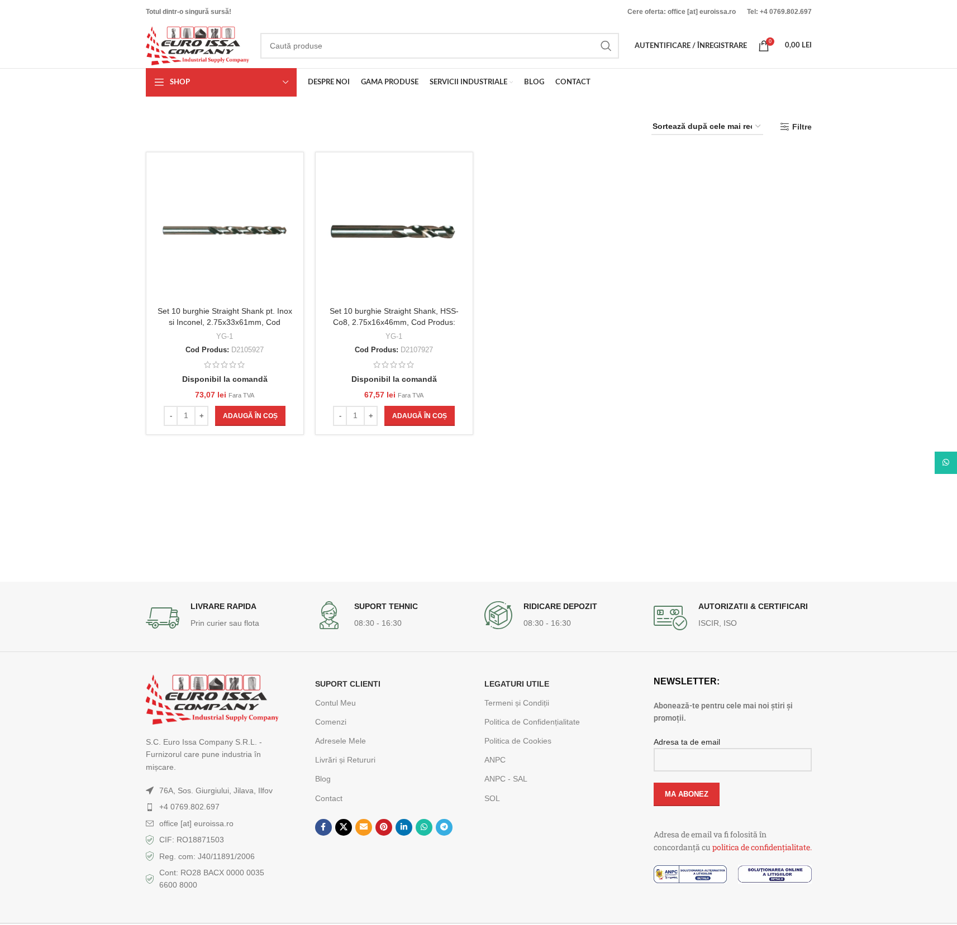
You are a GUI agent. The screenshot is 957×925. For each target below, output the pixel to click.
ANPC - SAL (505, 778)
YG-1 (224, 336)
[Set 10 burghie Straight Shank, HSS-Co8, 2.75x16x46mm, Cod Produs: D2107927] (394, 231)
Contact (328, 798)
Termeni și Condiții (516, 702)
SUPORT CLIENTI (347, 683)
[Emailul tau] (363, 827)
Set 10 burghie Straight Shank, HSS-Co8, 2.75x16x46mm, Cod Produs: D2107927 (394, 321)
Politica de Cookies (517, 740)
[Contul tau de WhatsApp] (424, 827)
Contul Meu (335, 702)
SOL (492, 798)
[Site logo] (197, 45)
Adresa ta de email (687, 741)
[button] (250, 416)
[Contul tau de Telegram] (444, 827)
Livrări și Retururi (345, 759)
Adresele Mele (340, 740)
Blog (323, 778)
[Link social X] (343, 827)
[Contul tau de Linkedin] (404, 827)
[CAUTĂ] (606, 46)
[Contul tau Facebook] (323, 827)
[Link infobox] (225, 618)
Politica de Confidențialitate (532, 721)
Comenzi (330, 721)
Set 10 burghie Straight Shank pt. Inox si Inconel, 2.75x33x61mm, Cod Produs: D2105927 (225, 321)
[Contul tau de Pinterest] (383, 827)
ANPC (495, 759)
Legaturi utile (516, 683)
